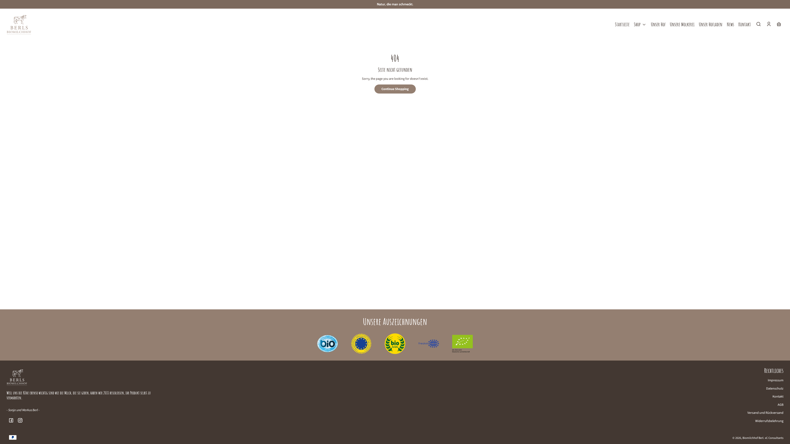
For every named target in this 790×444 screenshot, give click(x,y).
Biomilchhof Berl (752, 438)
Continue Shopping (395, 89)
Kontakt (778, 396)
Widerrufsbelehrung (769, 421)
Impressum (775, 380)
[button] (758, 24)
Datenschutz (774, 388)
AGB (780, 404)
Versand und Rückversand (765, 412)
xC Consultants (774, 438)
